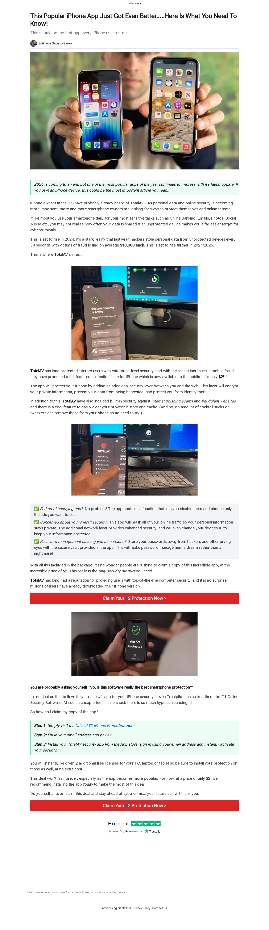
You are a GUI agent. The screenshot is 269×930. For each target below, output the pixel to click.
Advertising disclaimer (116, 908)
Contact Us (159, 908)
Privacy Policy (141, 908)
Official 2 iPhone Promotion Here (104, 725)
